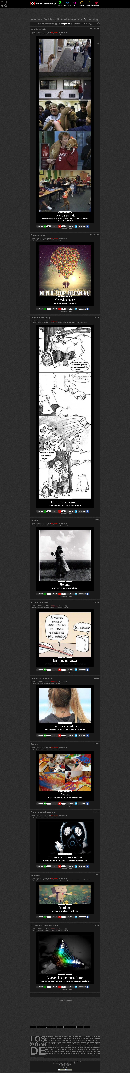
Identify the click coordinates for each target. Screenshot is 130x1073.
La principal (94, 29)
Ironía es (35, 875)
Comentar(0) (63, 606)
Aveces (34, 744)
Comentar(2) (63, 523)
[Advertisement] (65, 12)
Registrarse (96, 5)
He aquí (34, 520)
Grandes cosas (38, 235)
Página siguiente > (65, 1000)
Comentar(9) (63, 815)
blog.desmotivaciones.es (65, 1064)
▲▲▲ (65, 1067)
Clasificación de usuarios (81, 1062)
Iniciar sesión (89, 5)
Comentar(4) (63, 747)
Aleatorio (82, 5)
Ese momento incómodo (43, 812)
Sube (74, 5)
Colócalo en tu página (65, 228)
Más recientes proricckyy (47, 24)
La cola (60, 5)
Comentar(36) (63, 238)
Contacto (63, 1065)
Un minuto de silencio (42, 678)
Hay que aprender (40, 602)
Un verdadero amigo (41, 317)
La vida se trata (38, 29)
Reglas (68, 1065)
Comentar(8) (63, 681)
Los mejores (67, 5)
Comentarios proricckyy (83, 24)
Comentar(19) (63, 321)
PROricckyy (54, 32)
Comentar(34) (63, 32)
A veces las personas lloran (45, 925)
